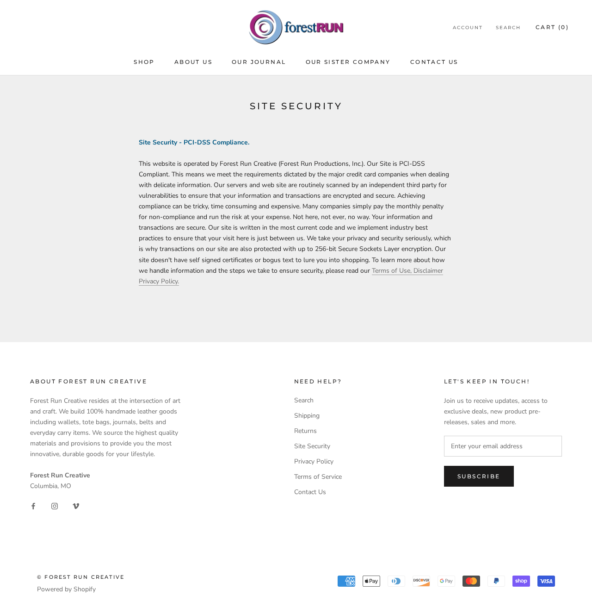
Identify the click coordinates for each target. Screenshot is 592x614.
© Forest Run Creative (80, 577)
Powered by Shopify (66, 589)
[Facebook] (33, 506)
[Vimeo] (76, 506)
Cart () (552, 27)
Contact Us (434, 61)
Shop (144, 61)
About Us (193, 61)
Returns (305, 430)
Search (508, 28)
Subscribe (478, 476)
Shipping (307, 415)
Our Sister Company (348, 61)
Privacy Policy (313, 461)
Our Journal (259, 61)
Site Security (312, 446)
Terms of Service (318, 476)
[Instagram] (54, 506)
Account (468, 28)
